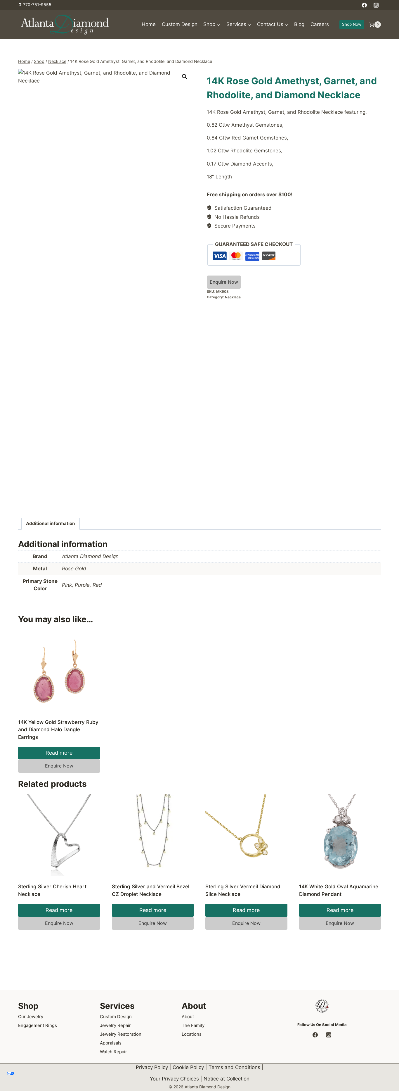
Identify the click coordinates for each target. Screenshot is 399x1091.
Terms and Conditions (234, 1067)
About (188, 1016)
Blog (299, 24)
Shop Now (351, 24)
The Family (193, 1025)
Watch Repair (113, 1051)
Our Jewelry (30, 1016)
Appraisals (111, 1043)
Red (97, 585)
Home (149, 24)
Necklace (233, 297)
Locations (192, 1034)
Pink (67, 585)
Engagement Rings (37, 1025)
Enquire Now (224, 282)
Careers (319, 24)
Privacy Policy (152, 1067)
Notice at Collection (226, 1079)
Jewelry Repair (115, 1025)
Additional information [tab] (50, 523)
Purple (82, 585)
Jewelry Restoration (120, 1034)
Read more (59, 753)
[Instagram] (376, 5)
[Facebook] (364, 5)
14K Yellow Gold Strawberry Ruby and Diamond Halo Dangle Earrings (58, 729)
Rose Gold (74, 569)
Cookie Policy (188, 1067)
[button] (184, 76)
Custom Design (179, 24)
